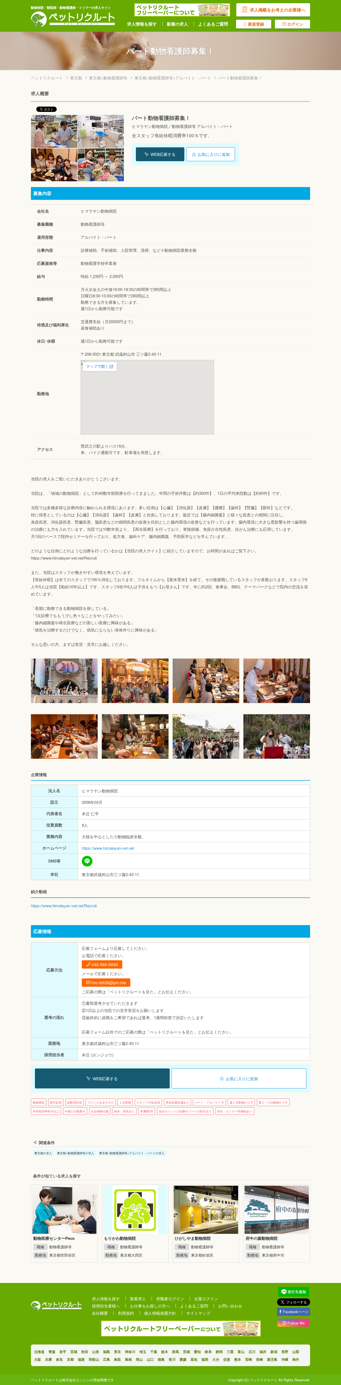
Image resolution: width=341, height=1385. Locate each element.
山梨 (295, 1351)
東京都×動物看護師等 (108, 77)
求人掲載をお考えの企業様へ (277, 10)
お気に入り (214, 154)
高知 (193, 1359)
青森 (51, 1351)
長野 (284, 1351)
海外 (295, 1359)
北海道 (39, 1351)
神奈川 (130, 1351)
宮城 (73, 1351)
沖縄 (284, 1359)
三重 (230, 1351)
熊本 (237, 1359)
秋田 (84, 1351)
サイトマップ (198, 1313)
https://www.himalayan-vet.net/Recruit (64, 905)
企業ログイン (206, 1298)
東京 (117, 1351)
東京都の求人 (43, 1153)
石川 (252, 1351)
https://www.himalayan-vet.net (108, 848)
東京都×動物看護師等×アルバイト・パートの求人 (131, 1153)
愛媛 (183, 1359)
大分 (215, 1359)
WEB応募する (163, 154)
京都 (70, 1359)
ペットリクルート (47, 77)
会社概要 (100, 1313)
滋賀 (81, 1359)
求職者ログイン (170, 1298)
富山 (241, 1351)
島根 (128, 1359)
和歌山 (94, 1359)
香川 (172, 1359)
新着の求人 (177, 24)
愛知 (197, 1351)
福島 (106, 1351)
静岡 (219, 1351)
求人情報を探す (142, 24)
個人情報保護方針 (160, 1313)
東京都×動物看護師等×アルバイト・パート (173, 77)
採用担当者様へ (106, 1306)
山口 (150, 1359)
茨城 (186, 1351)
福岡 (204, 1359)
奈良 (59, 1359)
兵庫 (48, 1359)
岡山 (139, 1359)
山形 (95, 1351)
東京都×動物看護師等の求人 (75, 1153)
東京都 (76, 77)
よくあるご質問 (213, 24)
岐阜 (208, 1351)
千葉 (153, 1351)
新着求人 (138, 1298)
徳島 (161, 1359)
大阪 (37, 1359)
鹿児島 (272, 1359)
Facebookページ (295, 1311)
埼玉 (142, 1351)
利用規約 (126, 1313)
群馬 (175, 1351)
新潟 (273, 1351)
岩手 (62, 1351)
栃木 (164, 1351)
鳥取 (117, 1359)
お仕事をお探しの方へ (150, 1306)
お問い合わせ (230, 1306)
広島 (106, 1359)
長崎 (259, 1359)
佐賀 (226, 1359)
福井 (262, 1351)
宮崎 (248, 1359)
